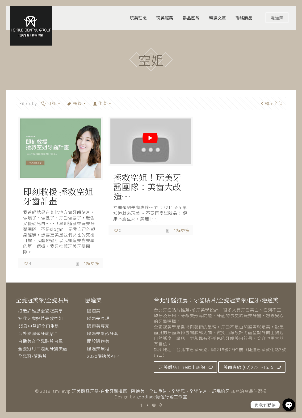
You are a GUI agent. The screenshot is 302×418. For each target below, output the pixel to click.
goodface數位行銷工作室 (161, 396)
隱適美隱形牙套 (102, 333)
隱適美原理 (98, 318)
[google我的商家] (160, 404)
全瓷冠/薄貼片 (32, 356)
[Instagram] (154, 404)
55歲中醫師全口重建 (38, 326)
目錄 (51, 103)
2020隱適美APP (103, 356)
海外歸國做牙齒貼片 (38, 333)
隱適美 (277, 17)
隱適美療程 (98, 348)
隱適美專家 (98, 326)
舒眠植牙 (221, 391)
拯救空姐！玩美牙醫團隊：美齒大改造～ (147, 186)
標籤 (77, 103)
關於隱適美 (98, 341)
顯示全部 (274, 103)
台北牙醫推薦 (114, 391)
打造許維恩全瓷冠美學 (40, 311)
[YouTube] (147, 404)
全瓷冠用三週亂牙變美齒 (42, 348)
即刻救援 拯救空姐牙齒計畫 (58, 196)
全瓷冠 (178, 391)
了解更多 (91, 263)
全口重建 (158, 391)
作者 (102, 103)
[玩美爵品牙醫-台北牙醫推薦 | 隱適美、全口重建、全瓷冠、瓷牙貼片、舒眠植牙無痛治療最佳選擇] (31, 26)
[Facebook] (141, 404)
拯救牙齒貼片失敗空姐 (40, 318)
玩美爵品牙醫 (85, 391)
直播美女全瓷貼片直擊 (40, 341)
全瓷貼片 (198, 391)
